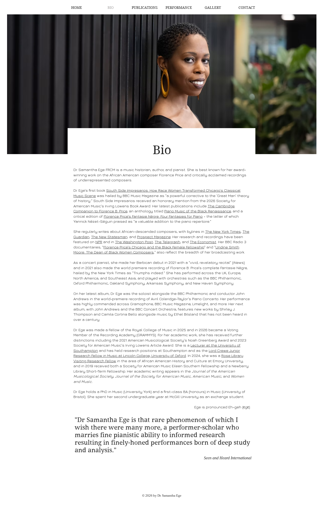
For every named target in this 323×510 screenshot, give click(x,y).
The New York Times (223, 231)
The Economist (203, 242)
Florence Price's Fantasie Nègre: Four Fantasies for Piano (153, 216)
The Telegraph (167, 242)
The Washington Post (134, 242)
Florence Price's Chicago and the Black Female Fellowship (153, 247)
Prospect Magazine (154, 237)
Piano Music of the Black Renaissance (197, 211)
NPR (98, 242)
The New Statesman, (109, 237)
